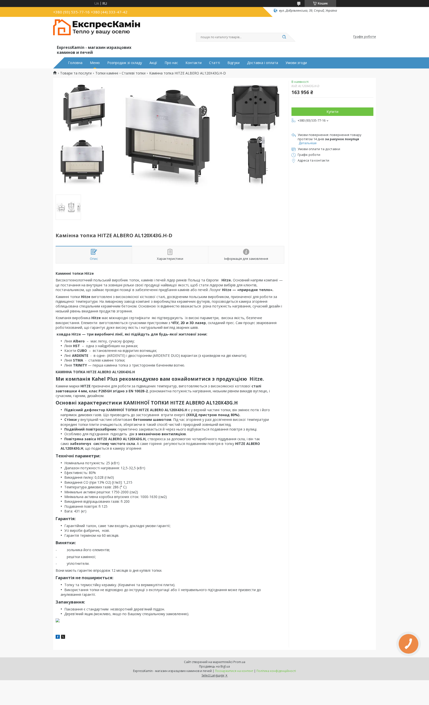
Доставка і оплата (262, 63)
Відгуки (233, 63)
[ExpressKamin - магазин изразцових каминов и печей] (96, 31)
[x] (63, 637)
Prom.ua (239, 662)
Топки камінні (106, 73)
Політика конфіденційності (276, 671)
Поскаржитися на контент (234, 671)
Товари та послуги (76, 73)
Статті (214, 63)
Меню (95, 63)
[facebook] (58, 637)
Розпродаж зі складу (124, 63)
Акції (153, 63)
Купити (332, 111)
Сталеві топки (133, 73)
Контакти (193, 63)
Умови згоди (296, 63)
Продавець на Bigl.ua (214, 666)
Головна (75, 63)
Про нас (171, 63)
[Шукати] (284, 37)
